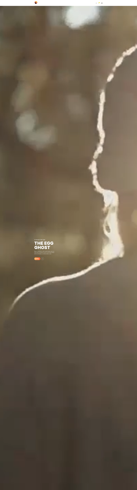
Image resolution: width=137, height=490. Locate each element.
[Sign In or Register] (96, 3)
